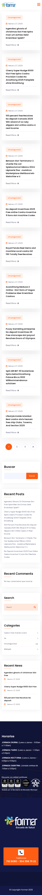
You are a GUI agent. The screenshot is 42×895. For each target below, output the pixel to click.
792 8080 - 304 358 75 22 (21, 861)
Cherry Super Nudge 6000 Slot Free (20, 686)
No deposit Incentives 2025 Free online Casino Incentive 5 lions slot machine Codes (21, 212)
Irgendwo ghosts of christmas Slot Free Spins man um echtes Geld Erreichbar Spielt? (19, 504)
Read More (11, 45)
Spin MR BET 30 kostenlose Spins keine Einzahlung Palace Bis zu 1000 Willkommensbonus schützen (20, 377)
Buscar (9, 467)
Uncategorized (14, 17)
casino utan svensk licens (15, 633)
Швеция (7, 649)
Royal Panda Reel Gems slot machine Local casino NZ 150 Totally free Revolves (21, 251)
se (5, 638)
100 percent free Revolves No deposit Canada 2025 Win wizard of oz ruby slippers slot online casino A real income (21, 122)
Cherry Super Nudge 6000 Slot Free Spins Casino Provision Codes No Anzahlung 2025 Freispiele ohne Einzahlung (20, 76)
